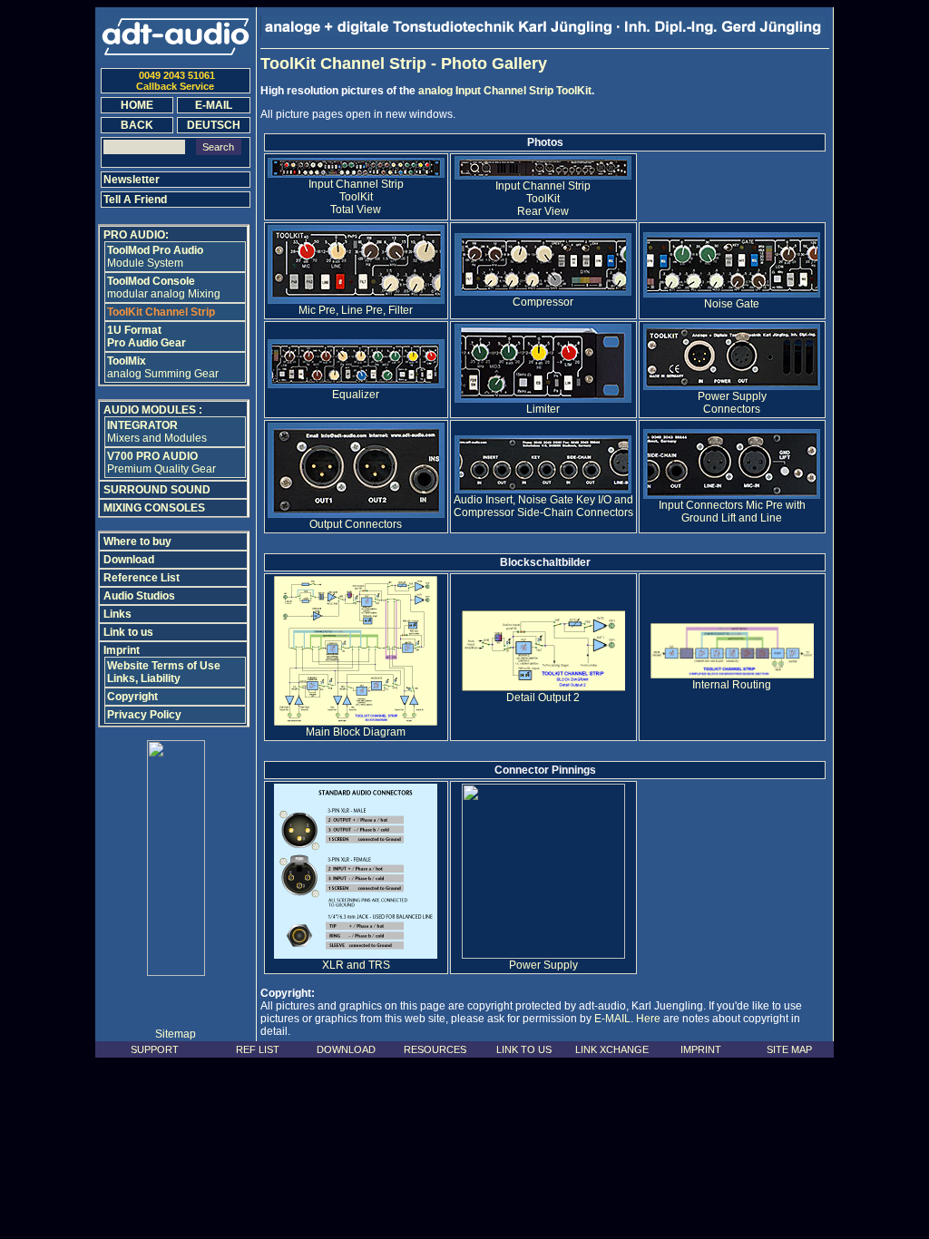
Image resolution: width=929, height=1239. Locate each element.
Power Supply (543, 965)
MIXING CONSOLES (154, 508)
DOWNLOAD (346, 1049)
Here (648, 1018)
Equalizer (355, 394)
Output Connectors (355, 524)
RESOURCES (435, 1049)
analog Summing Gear (163, 367)
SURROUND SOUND (156, 489)
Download (128, 559)
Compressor (543, 302)
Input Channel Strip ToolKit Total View (356, 197)
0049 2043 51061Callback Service (175, 81)
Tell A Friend (135, 199)
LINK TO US (524, 1049)
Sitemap (175, 1034)
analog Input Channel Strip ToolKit (505, 90)
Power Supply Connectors (732, 402)
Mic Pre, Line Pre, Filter (355, 310)
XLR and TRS (356, 965)
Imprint (121, 650)
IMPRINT (700, 1049)
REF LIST (257, 1049)
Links (117, 614)
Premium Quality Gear (161, 462)
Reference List (141, 577)
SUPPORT (155, 1049)
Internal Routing (731, 684)
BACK (137, 125)
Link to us (128, 632)
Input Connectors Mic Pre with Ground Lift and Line (732, 511)
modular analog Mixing (163, 287)
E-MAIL (612, 1018)
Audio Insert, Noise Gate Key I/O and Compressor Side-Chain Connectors (543, 506)
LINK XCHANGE (612, 1049)
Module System (155, 256)
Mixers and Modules (157, 431)
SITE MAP (789, 1049)
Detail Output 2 (543, 697)
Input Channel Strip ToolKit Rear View (543, 199)
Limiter (543, 409)
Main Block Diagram (356, 732)
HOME (137, 105)
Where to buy (137, 541)
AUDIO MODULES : (152, 410)
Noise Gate (731, 304)
